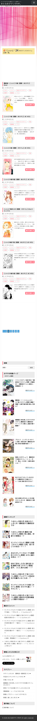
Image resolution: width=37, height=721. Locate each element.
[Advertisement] (18, 26)
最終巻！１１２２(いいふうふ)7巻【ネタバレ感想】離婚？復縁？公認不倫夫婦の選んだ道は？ (25, 403)
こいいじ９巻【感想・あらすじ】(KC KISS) (17, 116)
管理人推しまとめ (10, 697)
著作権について (9, 707)
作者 (30, 90)
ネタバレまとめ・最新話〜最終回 (16, 673)
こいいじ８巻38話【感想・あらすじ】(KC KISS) (18, 179)
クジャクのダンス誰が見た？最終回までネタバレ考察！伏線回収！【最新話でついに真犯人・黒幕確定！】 (25, 383)
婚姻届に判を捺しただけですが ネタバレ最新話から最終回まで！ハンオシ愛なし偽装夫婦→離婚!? (25, 423)
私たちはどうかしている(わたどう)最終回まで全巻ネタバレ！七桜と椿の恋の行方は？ (24, 479)
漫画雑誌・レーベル (14, 93)
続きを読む (29, 105)
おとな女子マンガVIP (14, 718)
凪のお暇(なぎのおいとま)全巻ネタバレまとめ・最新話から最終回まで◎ (25, 500)
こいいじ (12, 90)
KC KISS (5, 90)
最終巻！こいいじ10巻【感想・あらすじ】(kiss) (17, 84)
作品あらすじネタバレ (21, 90)
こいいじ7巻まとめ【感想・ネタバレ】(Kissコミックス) (18, 210)
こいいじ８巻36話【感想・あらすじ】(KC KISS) (18, 273)
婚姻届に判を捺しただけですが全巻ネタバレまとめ (18, 684)
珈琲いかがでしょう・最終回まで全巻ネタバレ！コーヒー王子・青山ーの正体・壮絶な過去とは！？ (25, 460)
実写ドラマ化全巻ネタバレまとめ (15, 688)
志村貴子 (5, 93)
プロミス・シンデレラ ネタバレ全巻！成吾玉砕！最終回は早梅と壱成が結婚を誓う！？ (25, 442)
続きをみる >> (30, 390)
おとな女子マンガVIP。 (11, 3)
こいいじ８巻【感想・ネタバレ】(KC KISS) (17, 148)
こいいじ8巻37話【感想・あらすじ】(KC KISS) (18, 242)
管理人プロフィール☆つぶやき (15, 694)
